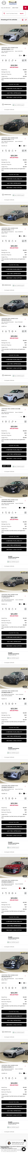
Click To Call (14, 84)
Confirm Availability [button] (14, 89)
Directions (15, 7)
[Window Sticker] (25, 60)
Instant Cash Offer (14, 97)
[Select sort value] (25, 19)
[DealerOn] (5, 1147)
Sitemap (8, 1151)
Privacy (4, 1151)
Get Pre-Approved (14, 93)
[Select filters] (23, 19)
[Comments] (23, 60)
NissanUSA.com (13, 1151)
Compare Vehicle (9, 109)
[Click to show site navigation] (25, 8)
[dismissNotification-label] (25, 1141)
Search (21, 13)
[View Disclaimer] (15, 60)
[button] (5, 8)
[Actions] (25, 48)
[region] (14, 75)
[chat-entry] (24, 1149)
